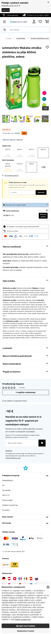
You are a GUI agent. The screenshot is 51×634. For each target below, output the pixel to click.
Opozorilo (41, 192)
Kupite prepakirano (12, 211)
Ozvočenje (6, 490)
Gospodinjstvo (7, 480)
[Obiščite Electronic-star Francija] (20, 578)
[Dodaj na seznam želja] (47, 47)
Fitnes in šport (7, 500)
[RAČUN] (34, 22)
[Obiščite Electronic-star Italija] (25, 578)
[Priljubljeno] (40, 21)
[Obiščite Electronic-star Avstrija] (9, 578)
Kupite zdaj (5, 10)
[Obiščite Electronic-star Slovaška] (36, 578)
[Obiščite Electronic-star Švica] (14, 578)
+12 (43, 167)
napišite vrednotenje (26, 392)
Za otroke (8, 38)
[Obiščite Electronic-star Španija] (31, 578)
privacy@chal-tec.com (12, 458)
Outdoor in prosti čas (10, 505)
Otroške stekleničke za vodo (39, 38)
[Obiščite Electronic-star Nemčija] (3, 578)
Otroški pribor (21, 38)
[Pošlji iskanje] (5, 29)
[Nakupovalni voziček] (47, 21)
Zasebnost (8, 450)
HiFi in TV (6, 495)
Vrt (3, 485)
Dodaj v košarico (44, 215)
